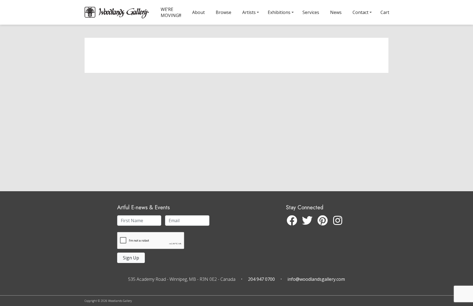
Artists (249, 12)
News (336, 12)
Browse (223, 12)
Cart (384, 12)
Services (310, 12)
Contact (360, 12)
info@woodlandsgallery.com (316, 279)
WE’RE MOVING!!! (171, 12)
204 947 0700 (261, 279)
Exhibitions (279, 12)
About (198, 12)
